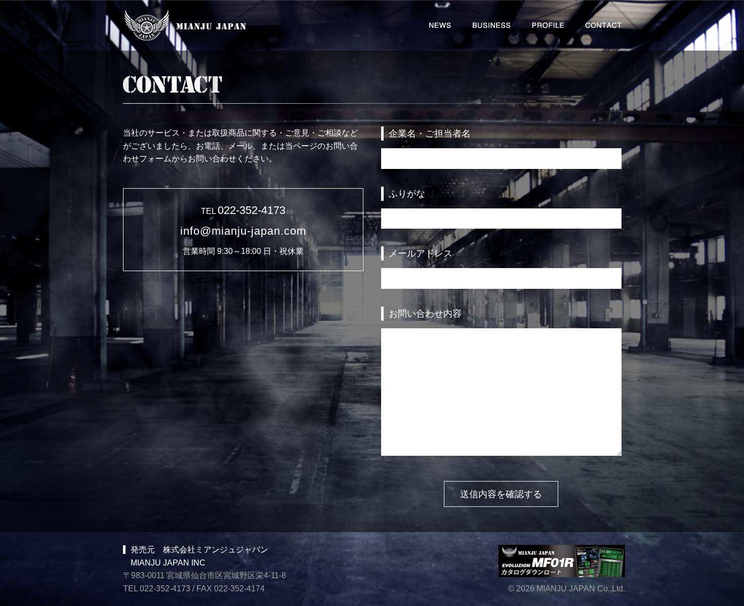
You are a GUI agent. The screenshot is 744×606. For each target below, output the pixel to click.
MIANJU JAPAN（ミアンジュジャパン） (185, 26)
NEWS (440, 25)
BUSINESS (492, 25)
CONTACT (603, 25)
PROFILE (548, 25)
